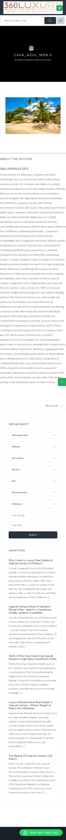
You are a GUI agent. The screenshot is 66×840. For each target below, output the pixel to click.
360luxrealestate (25, 59)
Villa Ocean (52, 405)
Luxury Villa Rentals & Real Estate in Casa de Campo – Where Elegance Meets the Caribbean (30, 705)
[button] (41, 832)
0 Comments (45, 59)
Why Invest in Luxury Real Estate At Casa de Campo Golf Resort (30, 562)
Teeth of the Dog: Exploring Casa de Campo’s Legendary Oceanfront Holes (32, 657)
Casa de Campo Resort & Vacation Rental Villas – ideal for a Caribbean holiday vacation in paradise (30, 609)
